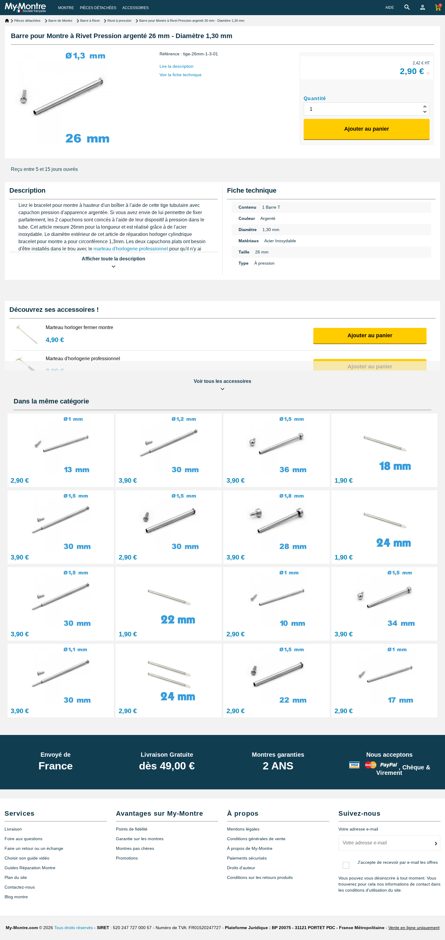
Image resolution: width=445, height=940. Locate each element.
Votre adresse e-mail (358, 829)
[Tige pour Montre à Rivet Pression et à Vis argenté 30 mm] (169, 443)
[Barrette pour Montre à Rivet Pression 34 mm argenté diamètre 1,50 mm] (384, 596)
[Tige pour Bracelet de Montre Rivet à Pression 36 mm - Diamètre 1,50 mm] (276, 443)
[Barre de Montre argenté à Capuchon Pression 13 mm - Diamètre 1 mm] (61, 443)
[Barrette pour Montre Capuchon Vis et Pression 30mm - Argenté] (61, 520)
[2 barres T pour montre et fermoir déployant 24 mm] (169, 673)
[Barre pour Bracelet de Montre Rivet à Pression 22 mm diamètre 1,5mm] (276, 673)
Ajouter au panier (366, 129)
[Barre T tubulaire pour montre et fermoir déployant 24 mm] (384, 520)
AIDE (389, 7)
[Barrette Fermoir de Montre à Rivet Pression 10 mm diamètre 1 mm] (276, 596)
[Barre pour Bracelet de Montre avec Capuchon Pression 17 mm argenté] (384, 673)
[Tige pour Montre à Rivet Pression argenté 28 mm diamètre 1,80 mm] (276, 520)
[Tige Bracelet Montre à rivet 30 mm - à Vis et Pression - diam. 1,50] (61, 596)
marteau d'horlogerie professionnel (131, 248)
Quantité (315, 98)
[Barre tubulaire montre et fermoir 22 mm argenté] (169, 596)
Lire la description (176, 66)
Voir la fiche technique (181, 74)
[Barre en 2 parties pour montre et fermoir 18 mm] (384, 443)
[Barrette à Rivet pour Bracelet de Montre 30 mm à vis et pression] (61, 673)
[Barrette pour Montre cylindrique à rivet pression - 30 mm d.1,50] (169, 520)
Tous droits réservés (73, 927)
